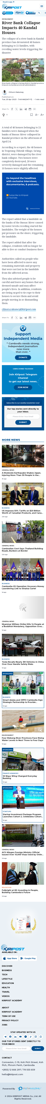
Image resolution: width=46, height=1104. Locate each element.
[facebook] (12, 109)
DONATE (23, 357)
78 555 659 (29, 1069)
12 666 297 (15, 1069)
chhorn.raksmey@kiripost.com (19, 309)
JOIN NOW (23, 387)
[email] (30, 109)
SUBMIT (23, 422)
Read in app (7, 2)
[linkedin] (21, 109)
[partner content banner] (23, 193)
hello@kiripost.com (12, 1074)
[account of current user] (39, 13)
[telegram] (25, 109)
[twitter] (16, 109)
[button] (31, 115)
